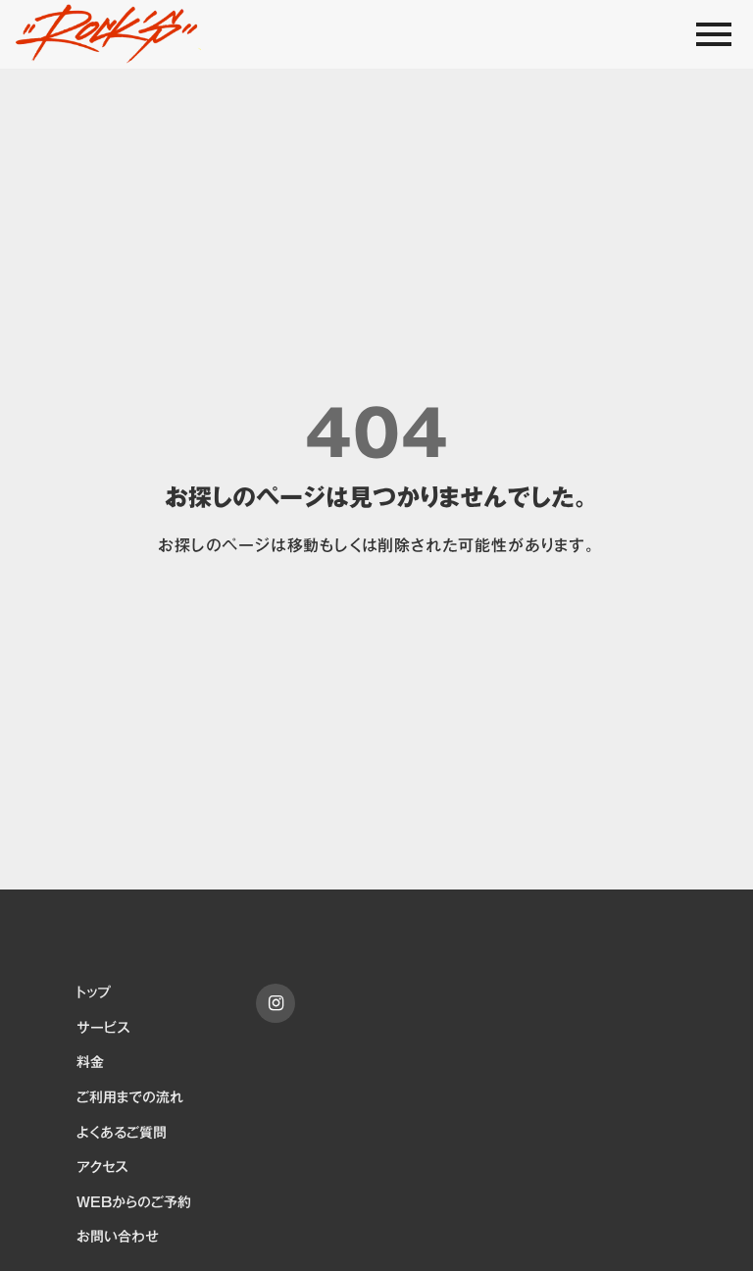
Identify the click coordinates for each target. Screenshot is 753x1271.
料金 (90, 1063)
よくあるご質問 (121, 1134)
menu (713, 34)
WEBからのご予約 (133, 1203)
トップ (93, 993)
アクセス (101, 1168)
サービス (102, 1029)
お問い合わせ (117, 1237)
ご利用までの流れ (129, 1098)
